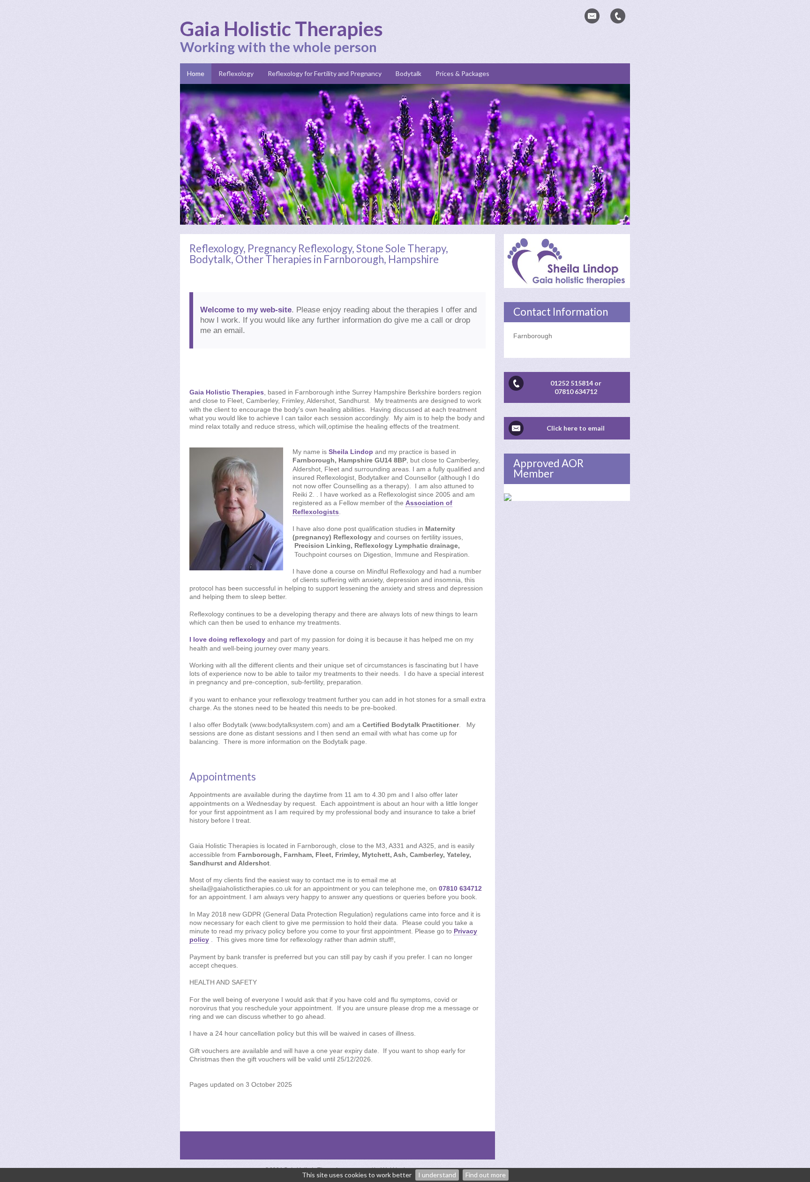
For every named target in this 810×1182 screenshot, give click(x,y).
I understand (437, 1175)
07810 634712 (576, 391)
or (597, 383)
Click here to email (576, 428)
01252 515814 (571, 383)
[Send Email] (592, 16)
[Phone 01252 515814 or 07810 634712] (618, 16)
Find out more (485, 1175)
